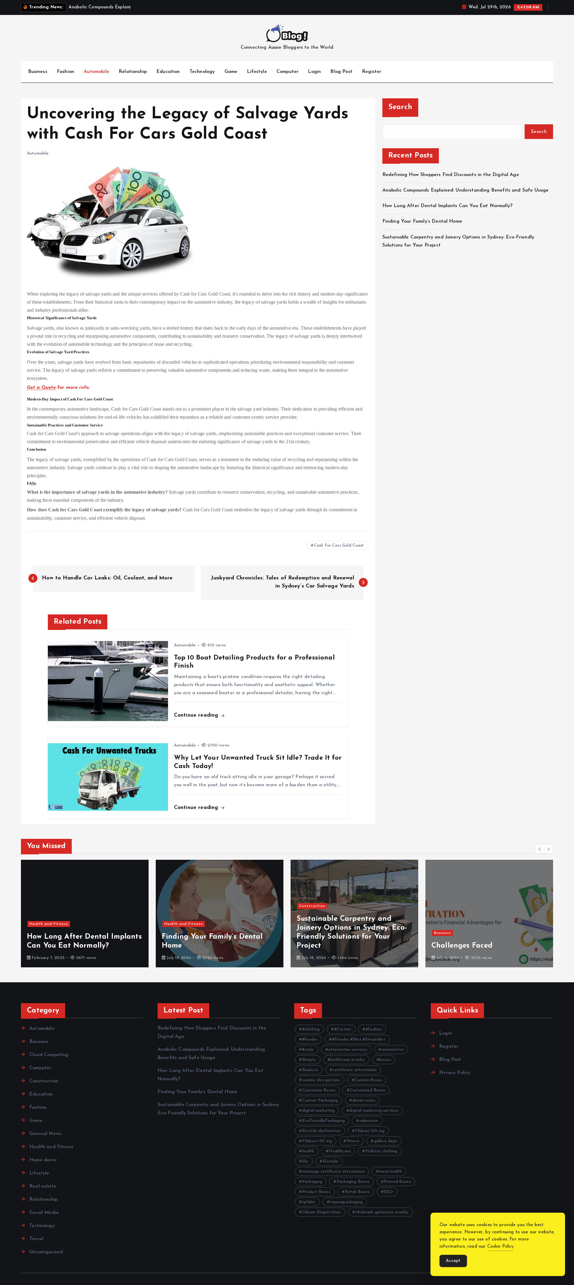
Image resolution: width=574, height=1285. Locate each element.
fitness (352, 1141)
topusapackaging (346, 1202)
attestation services (347, 1049)
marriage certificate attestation (333, 1171)
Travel (36, 1239)
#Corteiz (342, 1029)
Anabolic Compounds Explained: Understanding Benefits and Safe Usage (465, 190)
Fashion (65, 71)
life (305, 1161)
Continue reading (197, 715)
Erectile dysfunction (321, 1131)
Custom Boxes (368, 1080)
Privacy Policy (454, 1072)
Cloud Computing (48, 1055)
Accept (453, 1261)
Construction (312, 906)
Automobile (96, 71)
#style (308, 1049)
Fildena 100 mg (369, 1131)
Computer (287, 71)
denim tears (363, 1100)
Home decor (43, 1160)
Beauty (309, 1060)
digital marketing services (373, 1110)
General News (45, 1133)
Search (400, 107)
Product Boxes (316, 1192)
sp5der (308, 1202)
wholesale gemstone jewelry (381, 1212)
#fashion (374, 1029)
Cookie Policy (500, 1246)
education (368, 1121)
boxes (385, 1060)
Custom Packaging (320, 1100)
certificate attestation (355, 1070)
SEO (388, 1192)
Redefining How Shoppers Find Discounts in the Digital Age (450, 174)
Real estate (42, 1186)
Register (371, 71)
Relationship (133, 71)
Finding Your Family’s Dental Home (423, 221)
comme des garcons (321, 1080)
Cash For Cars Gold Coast (339, 545)
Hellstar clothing (381, 1151)
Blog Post (341, 71)
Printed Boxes (397, 1182)
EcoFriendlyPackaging (323, 1121)
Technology (202, 71)
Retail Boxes (357, 1192)
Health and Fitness (49, 924)
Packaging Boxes (353, 1182)
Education (168, 71)
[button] (539, 849)
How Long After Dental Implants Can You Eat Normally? (447, 206)
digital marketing (318, 1110)
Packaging (312, 1182)
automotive (393, 1049)
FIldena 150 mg (317, 1141)
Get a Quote (41, 387)
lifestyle (330, 1161)
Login (314, 71)
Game (231, 71)
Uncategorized (46, 1252)
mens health (390, 1171)
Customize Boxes (318, 1090)
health (308, 1151)
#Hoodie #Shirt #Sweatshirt (358, 1039)
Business (37, 71)
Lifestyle (257, 71)
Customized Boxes (367, 1090)
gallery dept (385, 1141)
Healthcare (340, 1151)
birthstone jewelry (347, 1060)
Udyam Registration (321, 1212)
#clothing (311, 1029)
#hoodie (309, 1039)
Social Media (44, 1212)
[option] (85, 913)
